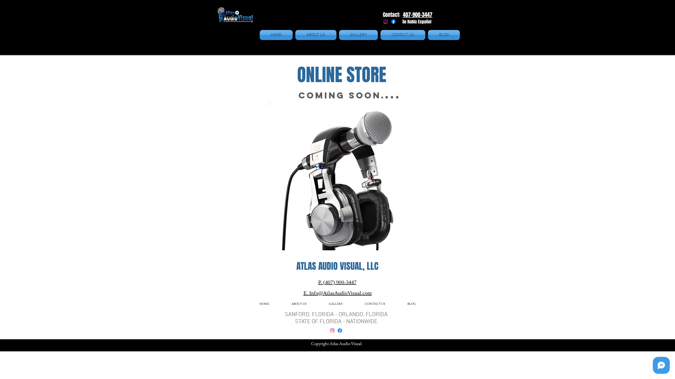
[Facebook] (393, 21)
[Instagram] (386, 21)
